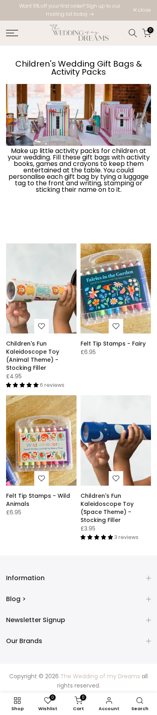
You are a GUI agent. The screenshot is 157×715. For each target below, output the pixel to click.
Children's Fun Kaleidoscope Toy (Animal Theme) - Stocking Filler (32, 356)
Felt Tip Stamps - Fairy (113, 344)
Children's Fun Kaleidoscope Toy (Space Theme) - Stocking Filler (107, 508)
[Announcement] (69, 10)
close (144, 10)
